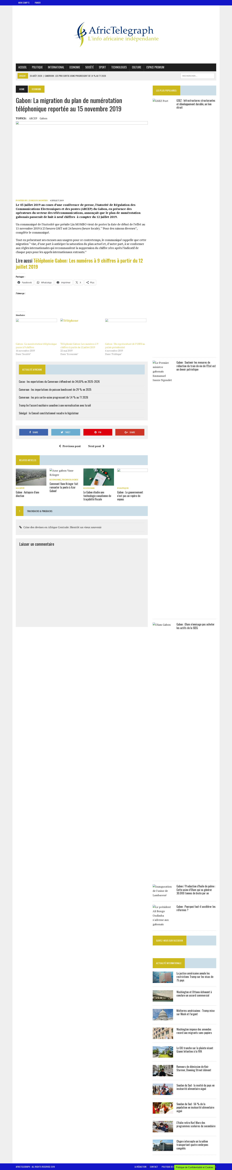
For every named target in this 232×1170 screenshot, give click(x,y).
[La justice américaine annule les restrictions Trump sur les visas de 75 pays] (163, 980)
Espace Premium (155, 67)
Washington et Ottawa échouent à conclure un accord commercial (194, 994)
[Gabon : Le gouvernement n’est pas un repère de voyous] (132, 483)
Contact (154, 1166)
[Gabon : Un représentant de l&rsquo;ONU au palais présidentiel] (125, 330)
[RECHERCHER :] (198, 75)
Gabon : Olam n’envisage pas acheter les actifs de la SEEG (195, 626)
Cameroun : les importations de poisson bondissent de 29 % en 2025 (55, 390)
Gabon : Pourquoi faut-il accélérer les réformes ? (196, 908)
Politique (37, 67)
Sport (102, 67)
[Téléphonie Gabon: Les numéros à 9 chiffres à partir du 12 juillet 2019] (81, 330)
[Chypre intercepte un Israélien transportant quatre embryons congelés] (163, 1148)
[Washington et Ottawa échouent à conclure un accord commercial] (163, 999)
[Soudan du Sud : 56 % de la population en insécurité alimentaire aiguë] (163, 1111)
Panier (38, 2)
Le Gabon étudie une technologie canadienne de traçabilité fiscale (97, 495)
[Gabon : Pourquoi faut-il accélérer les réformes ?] (163, 924)
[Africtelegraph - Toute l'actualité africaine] (116, 34)
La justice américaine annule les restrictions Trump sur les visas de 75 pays (194, 976)
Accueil (22, 67)
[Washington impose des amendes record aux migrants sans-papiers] (163, 1036)
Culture (136, 67)
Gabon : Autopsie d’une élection (27, 494)
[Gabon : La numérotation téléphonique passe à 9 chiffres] (36, 330)
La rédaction (140, 1166)
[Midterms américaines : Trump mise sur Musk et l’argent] (163, 1018)
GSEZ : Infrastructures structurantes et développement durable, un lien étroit (195, 104)
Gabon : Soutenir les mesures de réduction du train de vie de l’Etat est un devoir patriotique (196, 366)
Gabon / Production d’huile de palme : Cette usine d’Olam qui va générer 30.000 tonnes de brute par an (196, 889)
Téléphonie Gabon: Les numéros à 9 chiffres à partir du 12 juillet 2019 (79, 263)
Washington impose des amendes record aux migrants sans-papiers (194, 1031)
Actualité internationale (168, 963)
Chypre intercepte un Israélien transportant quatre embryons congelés (192, 1144)
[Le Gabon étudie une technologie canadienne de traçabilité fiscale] (98, 483)
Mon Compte (24, 2)
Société (89, 67)
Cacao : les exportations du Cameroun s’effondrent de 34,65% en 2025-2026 (59, 382)
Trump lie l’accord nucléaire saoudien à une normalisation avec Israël (55, 405)
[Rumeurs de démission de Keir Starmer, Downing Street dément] (163, 1074)
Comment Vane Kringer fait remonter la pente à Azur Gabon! (64, 487)
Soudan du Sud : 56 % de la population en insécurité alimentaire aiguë (195, 1107)
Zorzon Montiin (38, 200)
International (56, 67)
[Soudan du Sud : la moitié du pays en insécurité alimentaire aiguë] (163, 1092)
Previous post (72, 446)
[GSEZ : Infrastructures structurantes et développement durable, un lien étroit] (163, 351)
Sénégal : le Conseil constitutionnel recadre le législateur (49, 413)
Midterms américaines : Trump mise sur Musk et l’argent (195, 1012)
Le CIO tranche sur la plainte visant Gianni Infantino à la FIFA (194, 1050)
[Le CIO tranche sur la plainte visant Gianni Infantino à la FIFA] (163, 1055)
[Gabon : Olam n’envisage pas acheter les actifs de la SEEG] (163, 875)
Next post (94, 446)
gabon (43, 118)
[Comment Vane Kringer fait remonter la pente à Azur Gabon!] (65, 475)
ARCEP (33, 118)
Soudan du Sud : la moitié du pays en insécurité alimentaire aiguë (195, 1087)
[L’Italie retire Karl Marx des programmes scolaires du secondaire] (163, 1130)
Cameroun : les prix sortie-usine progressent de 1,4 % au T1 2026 (53, 397)
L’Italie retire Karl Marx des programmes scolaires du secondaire (195, 1124)
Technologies (119, 67)
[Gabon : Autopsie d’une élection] (31, 483)
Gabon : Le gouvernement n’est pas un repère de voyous (130, 495)
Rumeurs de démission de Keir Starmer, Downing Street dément (193, 1068)
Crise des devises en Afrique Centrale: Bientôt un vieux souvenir (62, 527)
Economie (74, 67)
